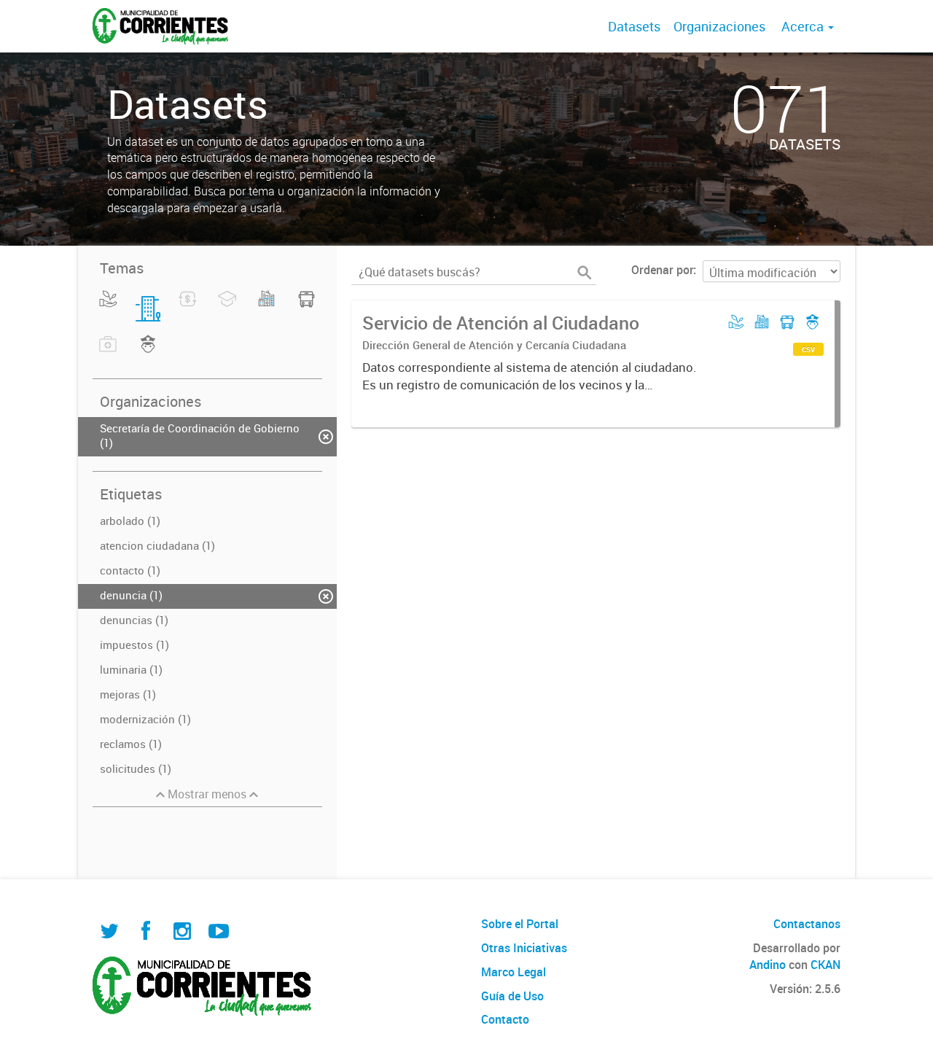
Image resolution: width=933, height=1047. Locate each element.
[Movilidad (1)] (306, 308)
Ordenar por (662, 269)
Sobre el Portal (519, 924)
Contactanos (806, 924)
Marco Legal (513, 972)
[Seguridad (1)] (148, 353)
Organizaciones (719, 26)
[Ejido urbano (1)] (266, 308)
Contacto (505, 1019)
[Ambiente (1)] (108, 308)
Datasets (634, 26)
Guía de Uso (512, 996)
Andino (767, 965)
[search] (584, 272)
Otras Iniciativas (524, 948)
